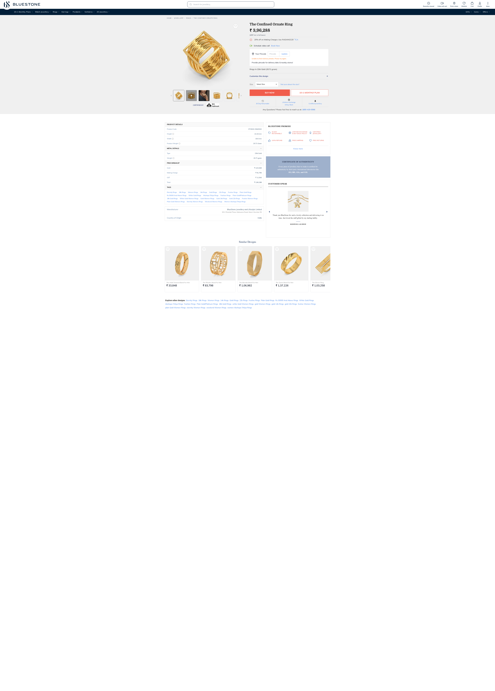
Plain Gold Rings (245, 192)
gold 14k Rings (221, 198)
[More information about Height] (173, 134)
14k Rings (203, 192)
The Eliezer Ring (318, 283)
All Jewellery (102, 12)
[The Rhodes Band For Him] (218, 263)
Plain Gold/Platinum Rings (242, 195)
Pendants (76, 12)
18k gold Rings (172, 198)
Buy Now (269, 92)
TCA (296, 39)
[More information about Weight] (173, 158)
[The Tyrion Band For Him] (291, 263)
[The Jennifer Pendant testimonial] (298, 201)
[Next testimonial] (327, 212)
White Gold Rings (195, 195)
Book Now (275, 46)
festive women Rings (250, 198)
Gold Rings (213, 192)
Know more (298, 149)
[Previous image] (171, 95)
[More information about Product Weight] (179, 143)
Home (169, 18)
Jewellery (179, 18)
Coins (476, 12)
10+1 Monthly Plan (309, 92)
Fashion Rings (226, 195)
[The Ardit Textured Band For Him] (182, 263)
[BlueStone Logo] (22, 4)
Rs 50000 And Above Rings (176, 195)
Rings (55, 12)
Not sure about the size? (290, 84)
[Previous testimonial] (269, 212)
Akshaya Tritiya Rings (210, 195)
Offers (485, 12)
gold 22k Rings (234, 198)
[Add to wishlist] (235, 26)
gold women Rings (207, 198)
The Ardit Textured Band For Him (178, 283)
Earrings (65, 12)
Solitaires (89, 12)
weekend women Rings (213, 202)
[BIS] (213, 105)
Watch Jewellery (42, 12)
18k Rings (182, 192)
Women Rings (193, 192)
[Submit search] (189, 4)
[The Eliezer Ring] (328, 263)
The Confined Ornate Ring (205, 18)
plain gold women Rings (176, 202)
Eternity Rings (172, 192)
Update (284, 54)
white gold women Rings (189, 198)
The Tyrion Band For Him (284, 283)
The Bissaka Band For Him (248, 283)
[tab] (178, 95)
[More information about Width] (173, 139)
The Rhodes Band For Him (212, 283)
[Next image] (241, 95)
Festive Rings (233, 192)
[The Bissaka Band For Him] (255, 263)
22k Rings (222, 192)
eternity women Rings (195, 202)
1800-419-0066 (308, 109)
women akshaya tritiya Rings (235, 202)
